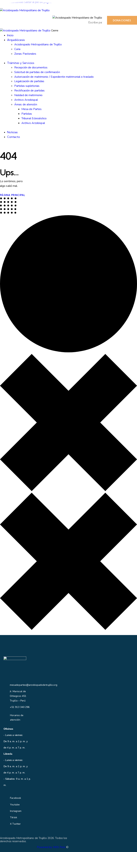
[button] (45, 20)
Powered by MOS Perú (51, 847)
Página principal (12, 195)
